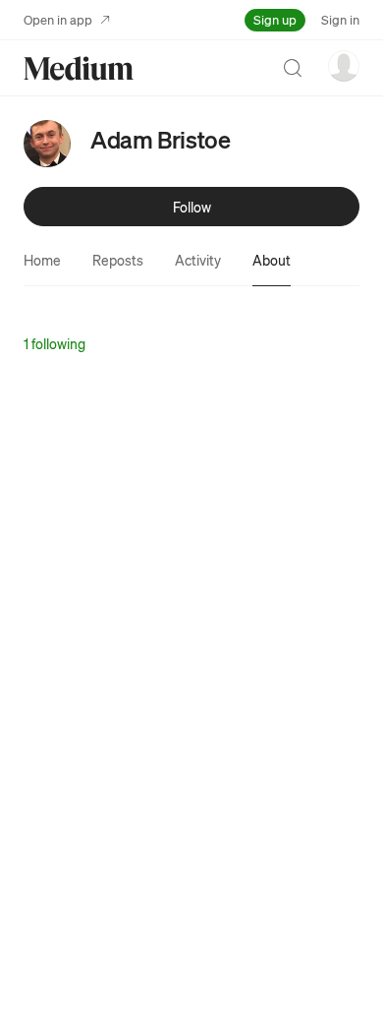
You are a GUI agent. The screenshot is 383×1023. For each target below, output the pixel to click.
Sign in (340, 19)
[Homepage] (79, 68)
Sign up (275, 19)
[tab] (42, 260)
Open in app (58, 19)
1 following (54, 343)
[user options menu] (343, 66)
